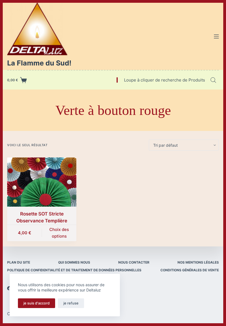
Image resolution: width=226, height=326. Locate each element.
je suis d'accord (36, 303)
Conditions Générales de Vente (189, 270)
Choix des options (59, 233)
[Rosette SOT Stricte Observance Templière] (41, 182)
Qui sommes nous (74, 262)
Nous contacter (133, 262)
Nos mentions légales (198, 262)
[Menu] (216, 36)
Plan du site (18, 262)
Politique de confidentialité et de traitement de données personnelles (74, 270)
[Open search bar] (213, 80)
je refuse (71, 303)
